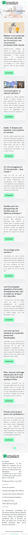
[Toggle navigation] (25, 2)
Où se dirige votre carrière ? (11, 251)
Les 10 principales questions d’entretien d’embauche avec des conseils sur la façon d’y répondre (13, 291)
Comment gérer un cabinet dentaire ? (12, 92)
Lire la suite (9, 73)
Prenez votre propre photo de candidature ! (14, 413)
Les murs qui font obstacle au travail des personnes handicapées (14, 334)
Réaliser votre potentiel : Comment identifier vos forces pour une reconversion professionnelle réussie (14, 40)
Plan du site (14, 534)
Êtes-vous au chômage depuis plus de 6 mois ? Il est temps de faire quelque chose (14, 376)
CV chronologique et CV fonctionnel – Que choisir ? (13, 169)
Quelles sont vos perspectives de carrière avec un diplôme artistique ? (12, 210)
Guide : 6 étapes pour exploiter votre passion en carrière (14, 130)
